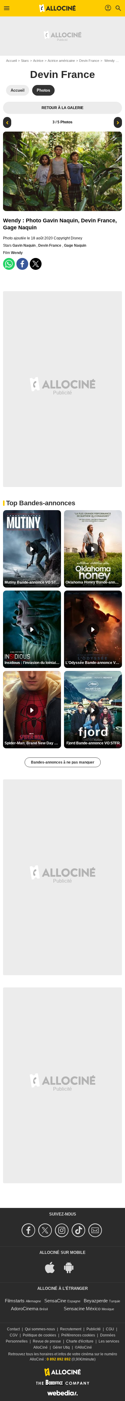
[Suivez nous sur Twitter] (46, 1230)
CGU (110, 1329)
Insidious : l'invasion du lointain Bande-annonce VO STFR (33, 663)
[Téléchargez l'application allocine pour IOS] (53, 1267)
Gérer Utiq (61, 1347)
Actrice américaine (61, 60)
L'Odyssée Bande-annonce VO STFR (94, 663)
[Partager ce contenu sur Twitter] (36, 264)
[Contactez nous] (96, 1230)
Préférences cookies (78, 1335)
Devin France (89, 60)
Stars (25, 60)
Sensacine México (82, 1308)
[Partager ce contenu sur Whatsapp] (9, 264)
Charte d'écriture (79, 1341)
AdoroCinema (24, 1308)
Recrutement (70, 1329)
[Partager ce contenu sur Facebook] (22, 264)
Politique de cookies (39, 1335)
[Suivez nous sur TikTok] (79, 1230)
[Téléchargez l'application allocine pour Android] (72, 1267)
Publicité (93, 1329)
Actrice (38, 60)
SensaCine (55, 1300)
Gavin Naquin (24, 245)
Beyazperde (96, 1300)
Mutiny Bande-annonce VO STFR (33, 582)
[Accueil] (57, 8)
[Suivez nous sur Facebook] (29, 1230)
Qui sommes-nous (40, 1329)
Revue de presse (47, 1341)
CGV (14, 1335)
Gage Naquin (75, 245)
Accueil (11, 60)
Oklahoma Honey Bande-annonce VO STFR (94, 582)
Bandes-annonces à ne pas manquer (62, 762)
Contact (13, 1329)
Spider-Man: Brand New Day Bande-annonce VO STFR (33, 743)
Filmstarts (15, 1300)
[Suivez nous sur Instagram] (62, 1230)
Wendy (17, 253)
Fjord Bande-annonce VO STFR (93, 743)
